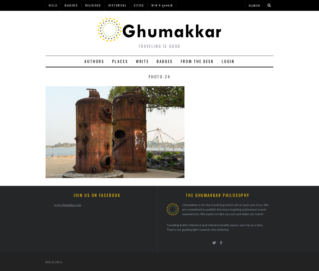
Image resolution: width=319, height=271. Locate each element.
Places (120, 61)
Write (142, 61)
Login (228, 61)
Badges (165, 61)
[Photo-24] (115, 177)
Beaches (71, 5)
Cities (139, 5)
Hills (53, 5)
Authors (94, 61)
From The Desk (197, 61)
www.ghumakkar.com (67, 205)
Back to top (53, 261)
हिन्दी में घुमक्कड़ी (162, 5)
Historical (118, 5)
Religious (93, 5)
